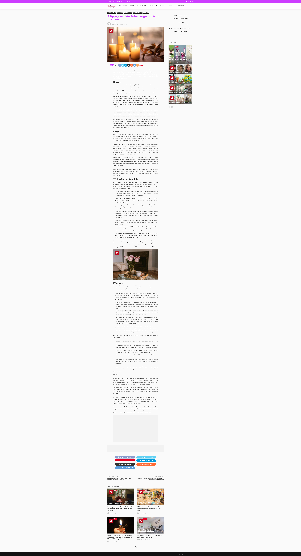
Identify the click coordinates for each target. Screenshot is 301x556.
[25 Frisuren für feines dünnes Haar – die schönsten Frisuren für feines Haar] (180, 69)
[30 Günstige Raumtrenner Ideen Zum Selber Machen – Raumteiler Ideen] (180, 89)
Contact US (119, 1)
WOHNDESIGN (123, 6)
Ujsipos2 (112, 513)
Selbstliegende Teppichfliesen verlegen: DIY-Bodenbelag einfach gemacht (119, 478)
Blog (114, 1)
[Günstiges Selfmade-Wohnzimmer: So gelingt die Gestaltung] (150, 525)
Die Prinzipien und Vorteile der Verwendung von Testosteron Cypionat (149, 547)
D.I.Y (144, 502)
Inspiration (120, 12)
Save (141, 65)
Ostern (178, 52)
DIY (115, 12)
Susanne (174, 62)
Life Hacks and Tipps (153, 502)
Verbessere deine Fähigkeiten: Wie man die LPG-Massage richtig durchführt (150, 478)
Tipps (148, 503)
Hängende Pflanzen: (122, 302)
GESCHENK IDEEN (142, 6)
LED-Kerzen (143, 123)
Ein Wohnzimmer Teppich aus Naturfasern (141, 227)
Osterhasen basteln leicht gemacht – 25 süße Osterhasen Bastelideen (179, 57)
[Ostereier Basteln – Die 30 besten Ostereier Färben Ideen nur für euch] (180, 79)
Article (140, 502)
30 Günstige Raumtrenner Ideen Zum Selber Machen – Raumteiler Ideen (179, 91)
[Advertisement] (135, 428)
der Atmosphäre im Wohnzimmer (126, 380)
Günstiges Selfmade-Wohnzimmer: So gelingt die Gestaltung (149, 536)
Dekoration (110, 12)
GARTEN (132, 6)
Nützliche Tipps (128, 12)
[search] (192, 1)
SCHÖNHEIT (163, 6)
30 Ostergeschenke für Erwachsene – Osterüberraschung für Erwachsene (179, 101)
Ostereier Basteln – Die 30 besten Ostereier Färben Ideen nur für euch (179, 81)
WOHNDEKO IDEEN (137, 12)
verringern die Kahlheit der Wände (138, 134)
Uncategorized (119, 503)
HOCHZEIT (172, 6)
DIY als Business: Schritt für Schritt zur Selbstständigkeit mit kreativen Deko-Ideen (149, 508)
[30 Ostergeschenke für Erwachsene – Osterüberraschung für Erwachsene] (180, 99)
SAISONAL (181, 6)
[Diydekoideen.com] (111, 6)
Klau (113, 23)
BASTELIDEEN (153, 6)
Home (109, 1)
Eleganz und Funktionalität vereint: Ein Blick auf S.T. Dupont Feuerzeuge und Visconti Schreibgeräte (119, 537)
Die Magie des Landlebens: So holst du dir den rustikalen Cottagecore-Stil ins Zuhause (119, 508)
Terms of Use (127, 1)
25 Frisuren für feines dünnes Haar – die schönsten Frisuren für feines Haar (179, 71)
